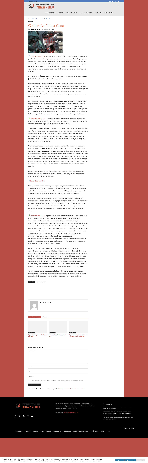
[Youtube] (118, 1)
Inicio (29, 19)
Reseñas (30, 21)
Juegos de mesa (85, 13)
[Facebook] (107, 1)
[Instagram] (110, 1)
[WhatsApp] (42, 292)
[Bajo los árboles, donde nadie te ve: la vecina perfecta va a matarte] (78, 327)
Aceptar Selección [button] (130, 460)
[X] (115, 1)
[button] (118, 6)
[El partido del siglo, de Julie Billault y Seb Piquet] (37, 327)
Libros (60, 13)
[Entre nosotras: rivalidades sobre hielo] (58, 327)
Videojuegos (50, 13)
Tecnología (109, 13)
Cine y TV (98, 13)
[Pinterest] (38, 292)
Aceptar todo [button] (119, 460)
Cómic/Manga (71, 13)
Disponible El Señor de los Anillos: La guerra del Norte (117, 411)
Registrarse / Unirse (32, 1)
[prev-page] (29, 340)
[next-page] (32, 340)
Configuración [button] (140, 460)
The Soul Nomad (35, 29)
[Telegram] (113, 1)
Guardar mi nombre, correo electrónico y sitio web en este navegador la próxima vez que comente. (57, 380)
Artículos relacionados (34, 317)
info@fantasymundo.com (71, 412)
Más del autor (45, 317)
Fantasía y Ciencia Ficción (41, 281)
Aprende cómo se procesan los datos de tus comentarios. (69, 389)
